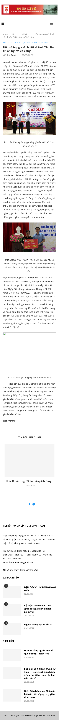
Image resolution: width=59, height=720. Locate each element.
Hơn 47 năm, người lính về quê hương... (29, 481)
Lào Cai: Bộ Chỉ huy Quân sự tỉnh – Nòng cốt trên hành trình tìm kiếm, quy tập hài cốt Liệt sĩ (39, 673)
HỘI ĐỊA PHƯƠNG (41, 43)
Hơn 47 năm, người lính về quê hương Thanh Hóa (38, 652)
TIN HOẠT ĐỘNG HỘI (21, 43)
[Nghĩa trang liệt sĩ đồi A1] (12, 629)
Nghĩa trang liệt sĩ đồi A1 (38, 624)
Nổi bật (24, 34)
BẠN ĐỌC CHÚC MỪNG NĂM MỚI (40, 589)
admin (14, 55)
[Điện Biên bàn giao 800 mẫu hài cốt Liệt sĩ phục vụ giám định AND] (12, 695)
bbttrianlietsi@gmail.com (21, 562)
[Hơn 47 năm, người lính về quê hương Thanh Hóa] (29, 460)
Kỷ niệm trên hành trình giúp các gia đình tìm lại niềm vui (37, 608)
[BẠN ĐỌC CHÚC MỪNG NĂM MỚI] (12, 592)
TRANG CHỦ (8, 34)
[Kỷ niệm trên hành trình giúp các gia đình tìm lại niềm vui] (12, 610)
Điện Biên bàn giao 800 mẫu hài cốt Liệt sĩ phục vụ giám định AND (39, 694)
